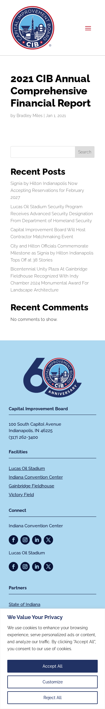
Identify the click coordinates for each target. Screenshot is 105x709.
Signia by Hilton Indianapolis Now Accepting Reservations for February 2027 (47, 190)
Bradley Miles (30, 115)
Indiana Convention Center (36, 477)
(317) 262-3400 (23, 437)
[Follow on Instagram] (25, 539)
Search (84, 152)
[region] (52, 659)
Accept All (52, 666)
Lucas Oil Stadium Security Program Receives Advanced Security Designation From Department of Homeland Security (51, 213)
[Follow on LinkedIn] (36, 539)
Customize (53, 682)
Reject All (52, 697)
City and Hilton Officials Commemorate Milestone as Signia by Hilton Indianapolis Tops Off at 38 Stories (51, 253)
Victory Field (21, 494)
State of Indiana (24, 604)
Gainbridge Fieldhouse (31, 486)
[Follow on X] (48, 539)
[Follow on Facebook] (13, 539)
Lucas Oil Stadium (27, 468)
